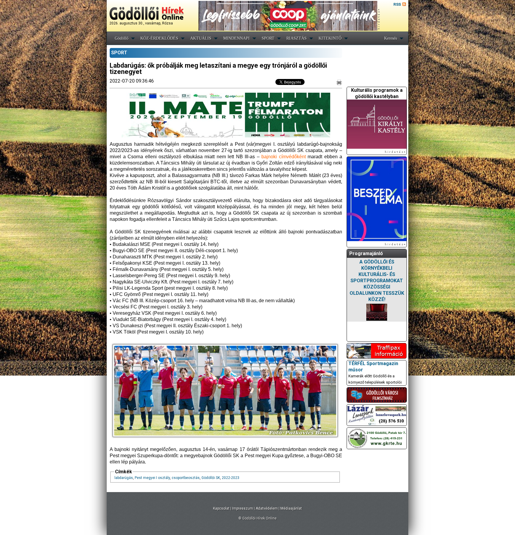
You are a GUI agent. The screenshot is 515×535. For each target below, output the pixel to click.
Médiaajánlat (291, 508)
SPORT (268, 38)
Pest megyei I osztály (152, 478)
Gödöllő (121, 38)
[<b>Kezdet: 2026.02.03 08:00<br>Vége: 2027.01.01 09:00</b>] (377, 312)
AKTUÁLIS (200, 38)
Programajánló (366, 253)
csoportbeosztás (186, 478)
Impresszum (242, 508)
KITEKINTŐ (330, 38)
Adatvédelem (267, 508)
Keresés (390, 38)
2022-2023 (230, 478)
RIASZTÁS (296, 38)
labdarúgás (123, 478)
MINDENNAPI (236, 38)
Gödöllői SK (210, 478)
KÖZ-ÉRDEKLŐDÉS (159, 38)
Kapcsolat (221, 508)
